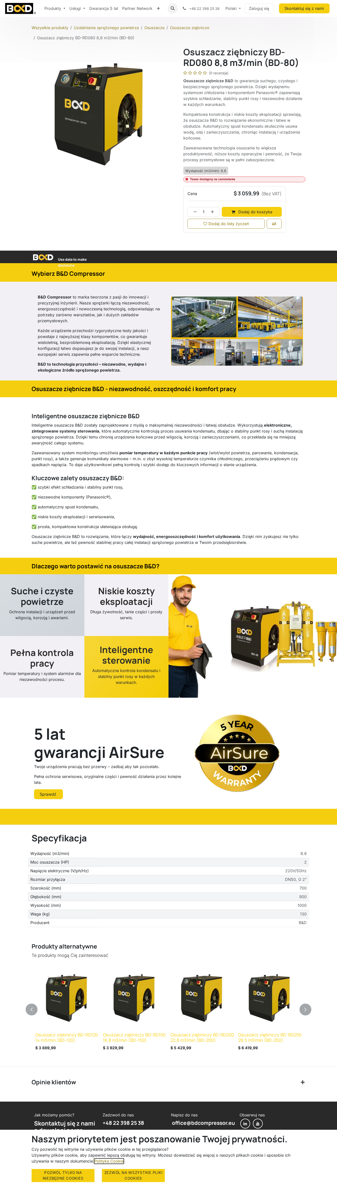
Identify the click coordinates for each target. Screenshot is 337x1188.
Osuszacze (154, 27)
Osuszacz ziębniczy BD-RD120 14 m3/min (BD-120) (66, 1037)
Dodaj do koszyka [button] (254, 211)
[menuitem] (54, 8)
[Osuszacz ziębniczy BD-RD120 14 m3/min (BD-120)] (67, 998)
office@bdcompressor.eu (203, 1122)
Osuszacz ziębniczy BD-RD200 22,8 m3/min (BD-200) (202, 1037)
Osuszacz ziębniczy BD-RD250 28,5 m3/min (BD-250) (269, 1037)
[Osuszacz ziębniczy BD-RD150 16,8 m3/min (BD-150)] (135, 998)
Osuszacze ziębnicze (189, 27)
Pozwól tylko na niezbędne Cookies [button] (63, 1175)
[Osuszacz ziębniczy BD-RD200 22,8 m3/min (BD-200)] (202, 998)
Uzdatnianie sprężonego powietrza (106, 27)
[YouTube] (258, 1124)
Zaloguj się (259, 8)
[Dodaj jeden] (214, 212)
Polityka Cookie (109, 1161)
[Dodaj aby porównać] (274, 224)
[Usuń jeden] (193, 212)
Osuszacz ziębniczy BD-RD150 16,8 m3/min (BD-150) (134, 1037)
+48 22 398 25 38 (123, 1122)
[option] (168, 1010)
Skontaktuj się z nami (304, 8)
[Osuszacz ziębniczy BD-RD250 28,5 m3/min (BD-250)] (270, 998)
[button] (173, 8)
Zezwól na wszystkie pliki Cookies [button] (133, 1175)
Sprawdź (48, 794)
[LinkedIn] (245, 1124)
